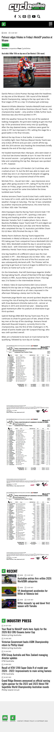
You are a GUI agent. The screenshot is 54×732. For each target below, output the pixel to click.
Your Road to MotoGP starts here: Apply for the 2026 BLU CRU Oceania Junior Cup (24, 630)
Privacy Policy (29, 721)
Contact (20, 721)
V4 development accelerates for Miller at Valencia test (33, 592)
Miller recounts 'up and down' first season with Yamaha (34, 604)
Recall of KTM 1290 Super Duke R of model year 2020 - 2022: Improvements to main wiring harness (26, 669)
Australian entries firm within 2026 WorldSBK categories (34, 579)
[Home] (27, 7)
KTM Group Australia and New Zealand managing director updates (25, 656)
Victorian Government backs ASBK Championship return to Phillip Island (25, 643)
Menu (50, 26)
